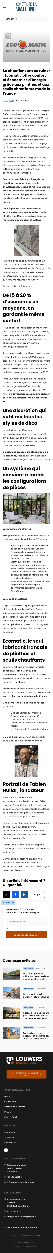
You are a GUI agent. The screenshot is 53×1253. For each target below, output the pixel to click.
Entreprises (10, 1142)
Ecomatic (8, 179)
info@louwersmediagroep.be (21, 1216)
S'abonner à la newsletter (26, 935)
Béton (7, 1096)
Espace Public (11, 1117)
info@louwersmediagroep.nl (21, 1182)
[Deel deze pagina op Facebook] (15, 894)
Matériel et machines (14, 1106)
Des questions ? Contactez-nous (25, 1074)
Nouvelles (8, 101)
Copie (37, 894)
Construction (10, 1101)
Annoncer (9, 1137)
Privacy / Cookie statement (26, 1246)
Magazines (9, 1132)
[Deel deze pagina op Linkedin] (24, 894)
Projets (7, 1112)
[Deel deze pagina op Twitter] (6, 894)
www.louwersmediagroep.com (22, 1227)
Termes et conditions (26, 1242)
